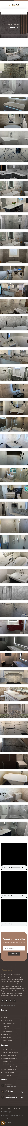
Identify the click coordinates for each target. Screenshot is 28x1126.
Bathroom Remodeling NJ (10, 1052)
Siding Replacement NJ (9, 1069)
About (4, 1015)
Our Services (6, 1026)
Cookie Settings (6, 1112)
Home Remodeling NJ (9, 1050)
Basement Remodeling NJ (10, 1058)
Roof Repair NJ (7, 1075)
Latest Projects (7, 1020)
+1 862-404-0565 (11, 1086)
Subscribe (14, 953)
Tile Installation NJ (8, 1072)
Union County (7, 1034)
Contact (5, 1017)
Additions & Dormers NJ (10, 1067)
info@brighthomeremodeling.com (15, 1092)
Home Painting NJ (8, 1061)
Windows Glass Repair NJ (10, 1064)
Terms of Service (6, 1122)
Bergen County (7, 1031)
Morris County (7, 1037)
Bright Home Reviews (9, 1023)
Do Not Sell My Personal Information (12, 1115)
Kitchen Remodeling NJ (9, 1055)
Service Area (6, 1029)
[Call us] (3, 1123)
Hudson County (7, 1040)
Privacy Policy (5, 1119)
